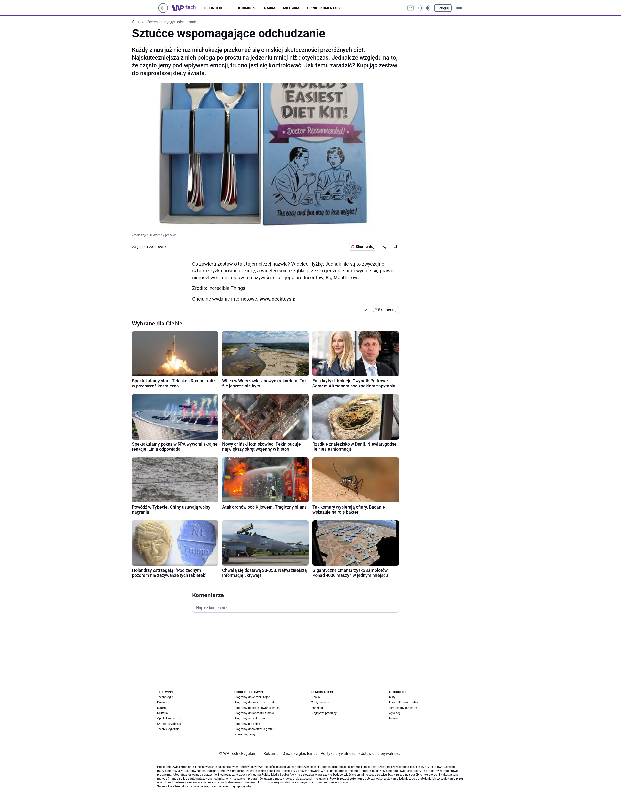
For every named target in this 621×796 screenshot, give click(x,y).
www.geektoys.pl (278, 299)
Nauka (269, 8)
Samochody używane (403, 708)
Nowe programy (244, 734)
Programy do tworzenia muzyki (254, 702)
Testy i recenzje (321, 702)
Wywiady (394, 713)
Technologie (215, 8)
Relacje (393, 718)
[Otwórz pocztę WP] (410, 8)
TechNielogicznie (168, 729)
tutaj (248, 786)
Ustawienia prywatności (380, 753)
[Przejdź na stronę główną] (163, 11)
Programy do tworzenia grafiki (254, 729)
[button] (424, 8)
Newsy (315, 697)
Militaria (291, 8)
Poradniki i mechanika (403, 702)
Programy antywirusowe (250, 718)
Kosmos (245, 8)
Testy (392, 697)
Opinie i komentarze (325, 8)
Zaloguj (443, 8)
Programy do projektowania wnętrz (257, 708)
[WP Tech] (187, 8)
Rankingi (317, 708)
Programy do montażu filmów (254, 713)
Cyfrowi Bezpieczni (169, 724)
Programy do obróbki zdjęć (252, 697)
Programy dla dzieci (247, 724)
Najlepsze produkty (324, 713)
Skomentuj (365, 246)
